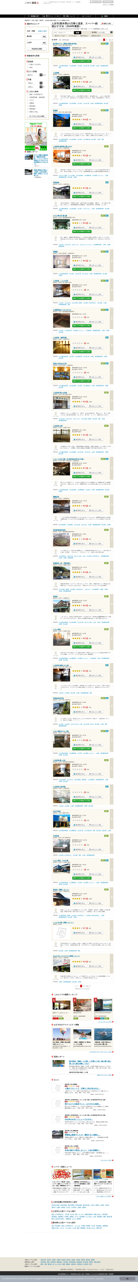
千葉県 (54, 1260)
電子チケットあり (60, 36)
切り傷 (67, 1214)
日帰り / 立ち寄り (35, 64)
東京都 (68, 1260)
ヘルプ (102, 1269)
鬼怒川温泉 (97, 1262)
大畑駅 (101, 589)
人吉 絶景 (67, 724)
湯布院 (91, 1262)
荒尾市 (97, 1205)
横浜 (42, 1264)
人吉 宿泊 (79, 65)
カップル (81, 1214)
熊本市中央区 (56, 1205)
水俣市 (102, 1205)
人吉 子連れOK (88, 830)
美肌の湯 (109, 1216)
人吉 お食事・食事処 (77, 302)
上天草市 (73, 1207)
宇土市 (68, 1207)
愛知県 (88, 1260)
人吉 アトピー (86, 208)
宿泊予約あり (84, 36)
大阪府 (73, 1260)
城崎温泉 (59, 1262)
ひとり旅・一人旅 (91, 1216)
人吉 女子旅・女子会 (88, 724)
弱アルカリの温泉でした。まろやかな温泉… (82, 1104)
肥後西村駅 (61, 246)
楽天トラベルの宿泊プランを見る (81, 61)
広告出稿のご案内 (81, 1269)
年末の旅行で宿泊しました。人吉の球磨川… (82, 1150)
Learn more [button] (100, 1278)
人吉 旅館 (67, 692)
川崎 (45, 1264)
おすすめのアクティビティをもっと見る (101, 1052)
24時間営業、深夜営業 (37, 97)
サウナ (76, 1216)
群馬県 (63, 1260)
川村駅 (60, 105)
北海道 (78, 1260)
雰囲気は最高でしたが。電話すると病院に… (82, 1135)
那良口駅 (104, 830)
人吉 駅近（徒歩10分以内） (93, 915)
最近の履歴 (108, 1)
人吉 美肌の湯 (86, 139)
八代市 (92, 1205)
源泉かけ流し (97, 1214)
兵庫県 (59, 1260)
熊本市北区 (86, 1205)
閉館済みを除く (96, 36)
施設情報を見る (80, 57)
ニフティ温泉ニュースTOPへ (104, 1196)
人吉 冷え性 (68, 244)
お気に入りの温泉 (96, 1)
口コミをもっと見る (106, 1160)
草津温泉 (43, 1262)
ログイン (105, 4)
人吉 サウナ (88, 589)
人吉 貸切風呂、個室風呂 (80, 779)
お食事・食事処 (69, 1216)
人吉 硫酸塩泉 (87, 175)
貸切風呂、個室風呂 (57, 1216)
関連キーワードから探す (32, 1266)
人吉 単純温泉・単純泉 (64, 915)
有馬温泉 (53, 1262)
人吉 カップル (75, 244)
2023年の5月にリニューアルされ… (79, 1119)
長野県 (83, 1260)
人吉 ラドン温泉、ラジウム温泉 (67, 175)
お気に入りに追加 (96, 57)
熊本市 (54, 1207)
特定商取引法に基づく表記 (77, 1274)
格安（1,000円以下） (58, 1214)
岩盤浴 (31, 103)
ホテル (74, 1218)
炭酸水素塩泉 (89, 1214)
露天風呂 (105, 1214)
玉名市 (107, 1205)
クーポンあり (73, 36)
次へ (110, 40)
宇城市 (79, 1207)
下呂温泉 (65, 1262)
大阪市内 (73, 1264)
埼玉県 (49, 1260)
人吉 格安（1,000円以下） (90, 302)
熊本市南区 (78, 1205)
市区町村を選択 (37, 49)
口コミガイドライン (92, 1269)
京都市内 (79, 1264)
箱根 (48, 1262)
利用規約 (87, 1274)
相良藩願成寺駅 (104, 65)
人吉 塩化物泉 (72, 65)
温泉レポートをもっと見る (104, 1075)
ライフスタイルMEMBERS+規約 (99, 1274)
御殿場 (68, 1264)
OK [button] (127, 1278)
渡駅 (60, 67)
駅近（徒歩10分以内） (58, 1218)
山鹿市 (58, 1207)
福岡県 (93, 1260)
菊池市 (63, 1207)
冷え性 (72, 1214)
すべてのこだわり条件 (36, 116)
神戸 (90, 1264)
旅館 (104, 1216)
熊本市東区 (63, 1205)
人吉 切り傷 (86, 65)
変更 (44, 36)
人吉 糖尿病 (88, 330)
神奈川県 (43, 1260)
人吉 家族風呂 (95, 589)
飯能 (63, 1264)
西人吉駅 (92, 65)
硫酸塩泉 (68, 1218)
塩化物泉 (82, 1216)
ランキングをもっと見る (105, 1021)
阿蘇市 (84, 1207)
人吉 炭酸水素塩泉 (63, 65)
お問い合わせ (109, 1269)
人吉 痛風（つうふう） (98, 175)
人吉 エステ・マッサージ (86, 244)
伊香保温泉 (72, 1262)
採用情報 (111, 1274)
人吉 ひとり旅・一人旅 (79, 556)
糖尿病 (79, 1218)
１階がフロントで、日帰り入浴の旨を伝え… (82, 1088)
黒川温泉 (85, 1262)
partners (38, 1278)
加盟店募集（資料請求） (67, 1269)
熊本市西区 (71, 1205)
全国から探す (42, 31)
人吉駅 (97, 65)
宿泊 (76, 1214)
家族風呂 (99, 1216)
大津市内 (86, 1264)
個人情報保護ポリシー (63, 1274)
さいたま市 (58, 1264)
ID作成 (111, 4)
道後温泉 (79, 1262)
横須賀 (50, 1264)
